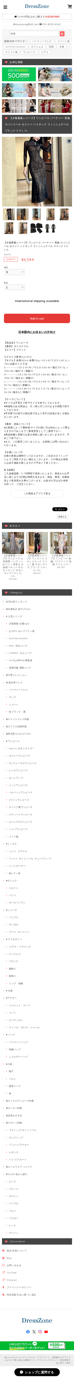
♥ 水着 (9, 990)
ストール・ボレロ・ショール (24, 1027)
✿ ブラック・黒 (17, 711)
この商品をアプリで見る (37, 493)
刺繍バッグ (15, 1049)
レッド (12, 1225)
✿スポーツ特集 (14, 1122)
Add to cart (37, 318)
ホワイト (13, 1196)
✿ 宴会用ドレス (14, 682)
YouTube (11, 1272)
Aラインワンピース (19, 799)
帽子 (11, 1071)
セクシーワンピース (19, 755)
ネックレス (15, 953)
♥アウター (11, 997)
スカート (13, 887)
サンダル (13, 924)
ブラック (13, 1188)
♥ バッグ (10, 1034)
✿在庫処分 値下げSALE (18, 609)
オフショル (37, 46)
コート (12, 1012)
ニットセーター (17, 865)
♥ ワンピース (13, 741)
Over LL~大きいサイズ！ (22, 748)
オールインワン (17, 902)
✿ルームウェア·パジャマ (19, 1166)
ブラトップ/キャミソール (22, 1130)
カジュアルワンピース (21, 821)
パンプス (13, 917)
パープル (13, 1203)
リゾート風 (63, 41)
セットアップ (16, 777)
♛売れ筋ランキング (16, 601)
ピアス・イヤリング (20, 946)
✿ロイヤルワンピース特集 (20, 1100)
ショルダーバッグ (18, 1056)
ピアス (44, 52)
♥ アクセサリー (14, 939)
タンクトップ (16, 1137)
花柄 (51, 46)
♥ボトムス (11, 880)
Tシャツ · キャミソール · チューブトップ (30, 858)
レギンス (13, 1152)
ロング (12, 696)
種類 (6, 267)
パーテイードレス (18, 689)
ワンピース (29, 52)
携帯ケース (15, 1086)
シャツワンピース (18, 829)
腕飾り (12, 968)
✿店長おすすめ (14, 1115)
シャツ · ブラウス (18, 851)
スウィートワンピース (21, 814)
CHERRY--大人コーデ (20, 653)
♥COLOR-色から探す (16, 1174)
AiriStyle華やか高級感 (20, 660)
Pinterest (12, 1280)
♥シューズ (11, 909)
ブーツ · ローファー (19, 931)
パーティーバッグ (18, 1042)
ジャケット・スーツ (19, 1005)
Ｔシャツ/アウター (19, 1144)
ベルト (12, 1078)
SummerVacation (15, 46)
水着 (61, 46)
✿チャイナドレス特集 (17, 719)
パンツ (12, 895)
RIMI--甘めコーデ (18, 645)
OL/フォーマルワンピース (23, 763)
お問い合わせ (14, 1265)
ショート (13, 704)
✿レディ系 (14, 873)
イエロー (13, 1218)
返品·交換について (17, 1250)
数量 (6, 282)
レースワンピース (18, 770)
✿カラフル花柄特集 (16, 726)
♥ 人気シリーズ (14, 616)
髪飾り (12, 975)
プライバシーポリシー (19, 1287)
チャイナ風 (11, 52)
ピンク (12, 1181)
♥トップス (11, 843)
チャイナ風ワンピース (21, 807)
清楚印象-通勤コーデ (20, 667)
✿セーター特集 (14, 1108)
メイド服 (13, 836)
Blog (9, 1258)
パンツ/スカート (18, 1159)
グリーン (13, 1232)
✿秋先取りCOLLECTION (18, 733)
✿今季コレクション (16, 675)
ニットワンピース (18, 785)
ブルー (12, 1210)
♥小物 (9, 1064)
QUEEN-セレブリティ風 (22, 631)
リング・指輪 (16, 983)
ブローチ (13, 961)
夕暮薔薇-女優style (19, 623)
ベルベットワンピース (21, 792)
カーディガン (16, 1020)
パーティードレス (42, 41)
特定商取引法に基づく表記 (21, 1294)
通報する (62, 516)
